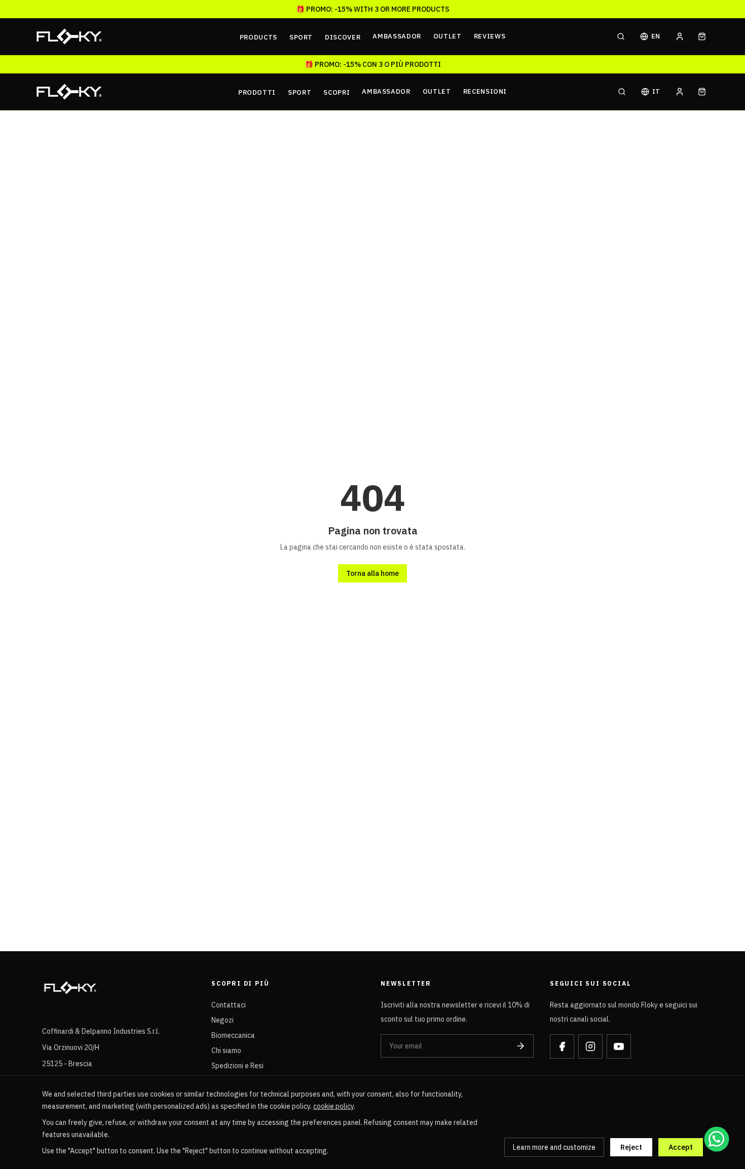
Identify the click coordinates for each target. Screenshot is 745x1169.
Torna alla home (372, 573)
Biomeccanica (233, 1035)
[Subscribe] (520, 1046)
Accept (680, 1147)
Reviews (490, 36)
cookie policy (333, 1106)
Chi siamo (226, 1050)
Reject (631, 1147)
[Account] (679, 36)
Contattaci (228, 1004)
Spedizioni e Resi (237, 1065)
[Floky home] (135, 36)
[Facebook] (562, 1046)
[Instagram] (590, 1046)
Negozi (222, 1020)
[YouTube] (619, 1046)
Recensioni (485, 91)
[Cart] (702, 36)
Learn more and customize (554, 1147)
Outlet (447, 36)
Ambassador (396, 36)
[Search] (621, 36)
